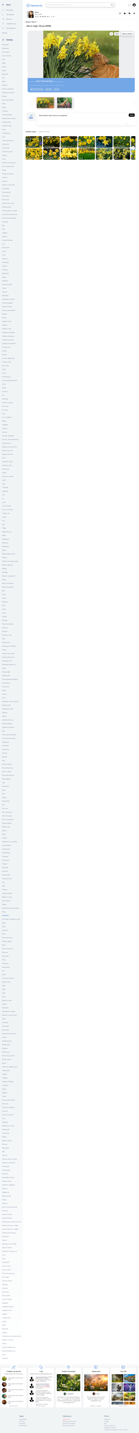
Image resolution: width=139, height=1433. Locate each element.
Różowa (5, 952)
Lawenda (5, 487)
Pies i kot (5, 808)
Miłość (4, 580)
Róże (4, 945)
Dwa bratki (5, 188)
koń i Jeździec (7, 417)
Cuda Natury (6, 133)
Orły (3, 731)
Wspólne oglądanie (8, 1185)
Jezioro (4, 292)
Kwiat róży (5, 469)
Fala (3, 225)
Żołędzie (5, 1358)
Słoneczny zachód (8, 1056)
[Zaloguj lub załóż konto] (134, 5)
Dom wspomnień (8, 166)
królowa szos (6, 443)
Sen (3, 971)
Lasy (3, 484)
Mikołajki (5, 572)
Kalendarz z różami (8, 299)
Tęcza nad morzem (8, 1100)
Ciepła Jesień (6, 122)
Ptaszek (4, 890)
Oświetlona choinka (8, 738)
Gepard (4, 233)
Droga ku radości (7, 174)
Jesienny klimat (7, 284)
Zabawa (4, 1203)
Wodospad (5, 1166)
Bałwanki (5, 74)
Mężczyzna (6, 642)
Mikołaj (4, 569)
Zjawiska (5, 1284)
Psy (3, 882)
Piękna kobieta (7, 823)
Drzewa (4, 177)
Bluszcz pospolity (8, 89)
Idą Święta (5, 273)
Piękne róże (6, 827)
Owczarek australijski (9, 735)
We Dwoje (5, 1133)
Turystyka (5, 1085)
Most (3, 605)
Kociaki (4, 354)
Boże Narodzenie (8, 100)
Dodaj (131, 115)
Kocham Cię (6, 347)
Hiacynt (4, 266)
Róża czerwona (7, 938)
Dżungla (5, 222)
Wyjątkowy (5, 1192)
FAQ (105, 1423)
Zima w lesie (6, 1266)
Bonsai (4, 96)
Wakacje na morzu (8, 1126)
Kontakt (106, 1421)
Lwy (3, 521)
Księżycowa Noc (7, 454)
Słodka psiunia (6, 1041)
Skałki (4, 989)
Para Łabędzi (6, 779)
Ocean (4, 694)
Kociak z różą (6, 362)
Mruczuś (5, 628)
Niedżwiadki (6, 672)
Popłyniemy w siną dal (9, 842)
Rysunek (5, 930)
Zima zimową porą (8, 1273)
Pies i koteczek (7, 812)
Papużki (4, 757)
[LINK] (47, 1385)
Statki (3, 1019)
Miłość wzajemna (8, 587)
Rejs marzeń (6, 901)
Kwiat (4, 458)
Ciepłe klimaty (6, 126)
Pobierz (117, 34)
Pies (3, 805)
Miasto (4, 550)
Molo (4, 594)
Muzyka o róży (7, 635)
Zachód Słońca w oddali (10, 1229)
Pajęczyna (5, 742)
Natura (4, 650)
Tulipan (4, 1074)
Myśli (3, 639)
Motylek (4, 620)
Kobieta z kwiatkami (8, 332)
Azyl (3, 59)
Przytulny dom (7, 878)
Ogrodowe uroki (7, 709)
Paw (3, 794)
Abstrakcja (5, 48)
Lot (3, 498)
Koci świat (5, 366)
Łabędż (4, 1314)
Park (3, 783)
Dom (4, 159)
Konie (4, 384)
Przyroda (5, 867)
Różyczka (5, 956)
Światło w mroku (7, 1340)
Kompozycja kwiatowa (9, 380)
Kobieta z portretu (8, 340)
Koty (3, 414)
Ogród (4, 716)
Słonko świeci (6, 1059)
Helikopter (5, 262)
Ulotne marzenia (7, 1115)
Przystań (5, 871)
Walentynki (5, 1129)
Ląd (3, 524)
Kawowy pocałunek (8, 310)
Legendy (5, 491)
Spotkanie (5, 1008)
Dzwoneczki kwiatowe (9, 214)
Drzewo (4, 181)
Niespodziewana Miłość (10, 679)
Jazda (4, 277)
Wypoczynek (6, 1196)
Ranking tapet (23, 1425)
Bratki (4, 104)
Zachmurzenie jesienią (9, 1207)
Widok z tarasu (7, 1140)
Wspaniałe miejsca (8, 1177)
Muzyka (4, 631)
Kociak (4, 351)
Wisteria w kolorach (8, 1163)
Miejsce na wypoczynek (10, 561)
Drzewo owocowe (8, 185)
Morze (4, 598)
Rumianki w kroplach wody (11, 919)
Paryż (4, 790)
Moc (3, 591)
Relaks (4, 904)
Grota (4, 251)
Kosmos (5, 391)
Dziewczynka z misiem (9, 211)
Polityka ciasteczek (109, 1425)
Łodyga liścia (6, 1318)
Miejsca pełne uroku (8, 554)
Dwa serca (5, 196)
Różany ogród (7, 941)
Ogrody (4, 712)
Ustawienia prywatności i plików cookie (115, 1430)
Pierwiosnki (5, 801)
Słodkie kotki (6, 1045)
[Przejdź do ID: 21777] (45, 102)
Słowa (4, 1063)
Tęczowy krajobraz (8, 1107)
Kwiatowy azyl (7, 465)
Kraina (4, 421)
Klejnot (4, 318)
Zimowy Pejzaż (7, 1281)
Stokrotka (5, 1022)
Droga (4, 170)
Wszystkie (5, 45)
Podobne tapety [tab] (31, 131)
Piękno (4, 831)
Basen (4, 70)
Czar (3, 137)
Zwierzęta (5, 1292)
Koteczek (5, 399)
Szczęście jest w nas (9, 1033)
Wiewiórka (5, 1148)
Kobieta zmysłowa (8, 336)
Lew (3, 495)
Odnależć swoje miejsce (10, 701)
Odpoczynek (6, 705)
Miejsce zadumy (7, 565)
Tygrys (4, 1089)
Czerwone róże (7, 152)
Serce (4, 974)
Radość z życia (7, 897)
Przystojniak (6, 875)
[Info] (120, 13)
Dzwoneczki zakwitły (9, 218)
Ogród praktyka (7, 723)
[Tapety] (129, 13)
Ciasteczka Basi (7, 115)
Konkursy (22, 1421)
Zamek (4, 1240)
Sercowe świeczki (8, 978)
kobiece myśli (6, 321)
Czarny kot (5, 144)
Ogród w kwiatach (8, 727)
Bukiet (4, 107)
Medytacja (5, 546)
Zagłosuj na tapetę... (96, 1406)
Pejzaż (4, 797)
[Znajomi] (134, 13)
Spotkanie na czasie (8, 1011)
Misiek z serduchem (8, 576)
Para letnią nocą (7, 768)
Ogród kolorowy (7, 720)
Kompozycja (6, 377)
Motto (4, 609)
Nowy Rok (5, 687)
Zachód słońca (7, 1214)
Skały (3, 993)
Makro (4, 535)
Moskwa (5, 602)
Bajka (3, 63)
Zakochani (5, 1236)
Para (3, 760)
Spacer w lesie (7, 1000)
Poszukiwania (6, 845)
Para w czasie (6, 771)
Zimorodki (5, 1277)
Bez (3, 78)
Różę (4, 960)
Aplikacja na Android (110, 1427)
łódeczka (5, 1329)
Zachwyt (5, 1211)
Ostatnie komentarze (69, 1423)
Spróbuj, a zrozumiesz (9, 1015)
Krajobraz (5, 425)
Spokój (4, 1004)
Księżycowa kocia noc (9, 447)
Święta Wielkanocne (9, 1351)
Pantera (4, 753)
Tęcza (4, 1096)
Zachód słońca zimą (9, 1233)
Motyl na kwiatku (7, 624)
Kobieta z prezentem (9, 343)
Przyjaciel (5, 856)
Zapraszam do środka (9, 1244)
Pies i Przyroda (7, 816)
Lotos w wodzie (7, 509)
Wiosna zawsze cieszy (9, 1159)
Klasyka (4, 314)
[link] (9, 1379)
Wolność (5, 1174)
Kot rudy (5, 410)
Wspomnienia (6, 1181)
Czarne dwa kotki (7, 140)
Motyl (4, 613)
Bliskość (4, 85)
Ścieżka (4, 1332)
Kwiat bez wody (7, 461)
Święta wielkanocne (8, 1347)
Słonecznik (5, 1052)
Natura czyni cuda (8, 653)
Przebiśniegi (6, 853)
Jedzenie (5, 281)
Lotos (4, 502)
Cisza (4, 129)
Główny (4, 259)
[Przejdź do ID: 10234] (64, 102)
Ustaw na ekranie (127, 34)
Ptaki (3, 886)
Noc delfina (6, 683)
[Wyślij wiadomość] (125, 13)
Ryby (3, 923)
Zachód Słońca (7, 1218)
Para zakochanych (8, 775)
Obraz (4, 690)
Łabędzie (5, 1303)
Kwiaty (4, 473)
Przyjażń (5, 864)
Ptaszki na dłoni (7, 893)
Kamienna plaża (7, 303)
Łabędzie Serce (7, 1310)
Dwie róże (5, 199)
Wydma (4, 1188)
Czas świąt (5, 148)
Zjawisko (5, 1288)
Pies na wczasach (8, 819)
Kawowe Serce (7, 307)
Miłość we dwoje (7, 583)
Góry (3, 255)
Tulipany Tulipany (7, 1081)
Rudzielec (5, 915)
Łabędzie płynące (8, 1307)
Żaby (3, 1355)
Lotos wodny (6, 506)
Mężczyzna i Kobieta (9, 646)
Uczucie (5, 1111)
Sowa (4, 997)
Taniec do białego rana (9, 1067)
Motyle (4, 616)
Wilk (3, 1152)
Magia (4, 528)
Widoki (4, 1137)
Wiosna (4, 1155)
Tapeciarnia (6, 1070)
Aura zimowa (6, 56)
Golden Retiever (7, 240)
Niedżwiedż (6, 676)
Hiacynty (5, 270)
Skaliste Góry (6, 982)
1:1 (111, 34)
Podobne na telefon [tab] (44, 131)
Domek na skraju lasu (9, 163)
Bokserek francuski (8, 92)
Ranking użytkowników (69, 1421)
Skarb (4, 985)
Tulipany (5, 1078)
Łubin (4, 1325)
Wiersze (4, 1144)
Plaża (4, 834)
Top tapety (22, 1423)
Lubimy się (5, 513)
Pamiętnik (5, 746)
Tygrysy (4, 1093)
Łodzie (4, 1321)
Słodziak (4, 1048)
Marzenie (5, 543)
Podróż (4, 838)
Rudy (3, 912)
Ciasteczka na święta (9, 118)
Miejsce (4, 557)
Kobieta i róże (6, 329)
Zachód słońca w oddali (10, 1225)
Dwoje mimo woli (8, 203)
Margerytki (5, 539)
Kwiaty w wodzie (7, 476)
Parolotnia (5, 786)
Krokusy (4, 428)
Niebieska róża (7, 661)
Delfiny (4, 155)
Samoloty (5, 963)
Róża (3, 934)
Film (3, 229)
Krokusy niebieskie (8, 436)
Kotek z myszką (7, 402)
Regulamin (107, 1419)
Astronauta (5, 52)
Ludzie (4, 517)
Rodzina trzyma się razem (10, 908)
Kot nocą (5, 406)
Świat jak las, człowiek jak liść (11, 1336)
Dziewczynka (6, 207)
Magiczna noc (6, 532)
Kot (3, 395)
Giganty (4, 236)
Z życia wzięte (7, 1299)
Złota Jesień (6, 1295)
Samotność (6, 967)
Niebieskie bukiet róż (9, 664)
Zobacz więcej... (13, 1406)
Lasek (4, 480)
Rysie (4, 926)
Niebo (4, 668)
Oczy (4, 698)
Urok (3, 1118)
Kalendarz (5, 295)
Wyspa (4, 1200)
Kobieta (4, 325)
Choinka (4, 111)
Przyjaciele (5, 860)
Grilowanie (5, 247)
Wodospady (6, 1170)
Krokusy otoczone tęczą (10, 439)
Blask (3, 81)
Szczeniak (5, 1026)
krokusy (4, 432)
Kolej (3, 369)
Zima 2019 (5, 1262)
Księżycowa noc (7, 450)
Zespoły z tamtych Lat (9, 1251)
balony (4, 67)
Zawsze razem (7, 1247)
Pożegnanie (6, 849)
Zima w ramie (6, 1270)
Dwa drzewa (6, 192)
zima (3, 1255)
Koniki (4, 388)
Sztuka (4, 1037)
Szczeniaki (5, 1030)
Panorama (5, 749)
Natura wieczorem (8, 657)
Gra (3, 244)
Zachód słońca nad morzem (11, 1222)
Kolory (4, 373)
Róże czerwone (7, 949)
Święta (4, 1343)
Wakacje (5, 1122)
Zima (3, 1259)
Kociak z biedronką (8, 358)
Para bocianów (7, 764)
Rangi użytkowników (69, 1425)
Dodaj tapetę (23, 1419)
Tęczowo (5, 1104)
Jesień (4, 288)
